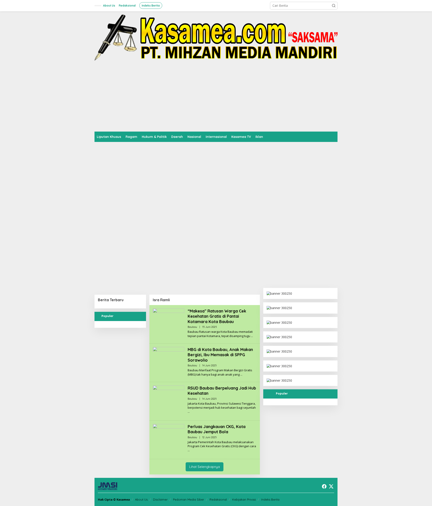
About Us (141, 499)
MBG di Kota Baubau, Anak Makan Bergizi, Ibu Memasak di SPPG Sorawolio (220, 355)
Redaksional (218, 499)
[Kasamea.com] (216, 37)
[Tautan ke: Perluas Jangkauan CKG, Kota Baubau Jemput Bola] (168, 439)
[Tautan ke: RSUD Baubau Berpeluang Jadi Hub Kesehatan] (168, 401)
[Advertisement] (216, 97)
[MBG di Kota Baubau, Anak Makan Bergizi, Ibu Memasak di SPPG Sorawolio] (241, 374)
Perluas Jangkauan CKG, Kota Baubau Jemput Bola (216, 429)
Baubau (192, 326)
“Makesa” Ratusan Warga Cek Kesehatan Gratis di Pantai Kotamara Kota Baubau (217, 316)
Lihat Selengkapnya (204, 467)
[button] (334, 5)
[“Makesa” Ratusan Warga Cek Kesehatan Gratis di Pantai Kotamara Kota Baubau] (252, 336)
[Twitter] (331, 486)
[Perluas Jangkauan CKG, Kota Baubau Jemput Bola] (189, 450)
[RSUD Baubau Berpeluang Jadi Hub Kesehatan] (189, 412)
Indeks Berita (270, 499)
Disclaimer (160, 499)
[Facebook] (324, 486)
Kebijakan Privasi (244, 499)
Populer (107, 316)
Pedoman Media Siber (188, 499)
